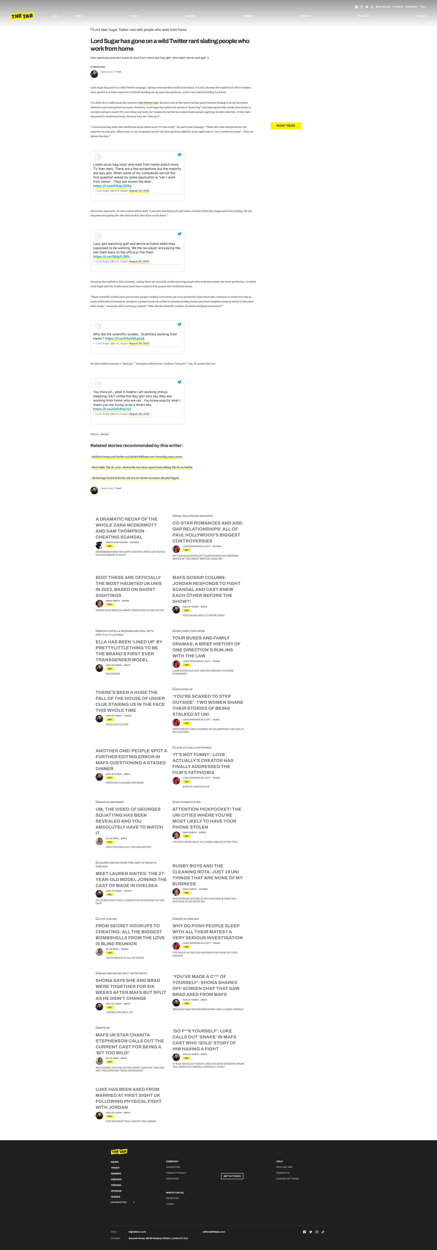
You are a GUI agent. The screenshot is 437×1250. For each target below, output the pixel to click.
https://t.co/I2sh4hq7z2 (112, 409)
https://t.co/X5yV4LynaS (124, 338)
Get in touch (232, 1176)
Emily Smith (113, 601)
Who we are (383, 6)
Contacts (283, 1173)
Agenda (248, 16)
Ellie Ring (112, 838)
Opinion (364, 16)
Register (172, 1198)
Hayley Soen (107, 72)
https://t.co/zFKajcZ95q (112, 186)
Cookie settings (287, 1178)
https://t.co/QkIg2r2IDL (111, 257)
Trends (306, 16)
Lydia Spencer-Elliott (196, 546)
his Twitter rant (148, 102)
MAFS (204, 607)
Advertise (411, 6)
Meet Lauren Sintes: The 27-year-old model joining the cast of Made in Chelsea (131, 879)
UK (110, 546)
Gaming (190, 16)
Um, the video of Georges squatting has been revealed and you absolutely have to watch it (129, 821)
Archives (172, 1178)
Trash (134, 16)
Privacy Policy (176, 1173)
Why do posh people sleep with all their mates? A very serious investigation (207, 931)
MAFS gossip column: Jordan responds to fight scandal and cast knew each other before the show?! (206, 589)
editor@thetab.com (214, 1232)
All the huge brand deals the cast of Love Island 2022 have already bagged (135, 477)
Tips (423, 6)
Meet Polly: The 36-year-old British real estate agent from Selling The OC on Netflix (142, 467)
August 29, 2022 (139, 261)
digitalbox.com (137, 1232)
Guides (421, 16)
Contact (398, 6)
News (78, 16)
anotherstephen (117, 542)
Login (170, 1204)
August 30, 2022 (139, 190)
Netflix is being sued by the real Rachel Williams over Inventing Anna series (137, 456)
